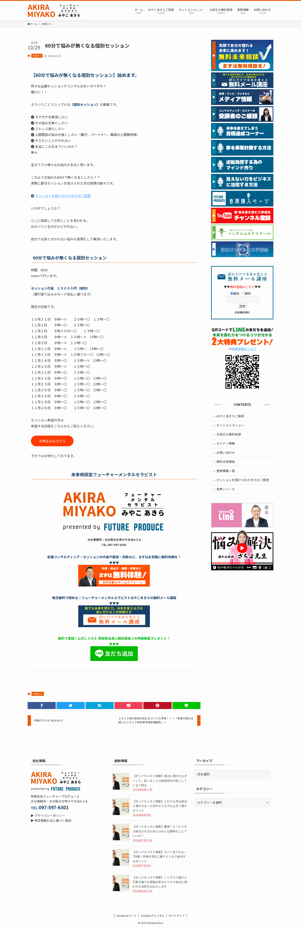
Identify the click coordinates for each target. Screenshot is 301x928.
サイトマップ (176, 916)
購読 (236, 293)
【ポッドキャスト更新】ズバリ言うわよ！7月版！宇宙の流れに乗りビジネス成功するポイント (159, 856)
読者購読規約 (242, 312)
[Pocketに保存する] (128, 705)
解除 (248, 293)
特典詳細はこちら (244, 349)
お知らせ (36, 55)
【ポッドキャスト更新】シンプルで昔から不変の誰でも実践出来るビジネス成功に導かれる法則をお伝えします (159, 882)
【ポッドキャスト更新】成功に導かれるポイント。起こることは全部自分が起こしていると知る (159, 780)
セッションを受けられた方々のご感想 (63, 195)
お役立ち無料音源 (228, 434)
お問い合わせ (225, 452)
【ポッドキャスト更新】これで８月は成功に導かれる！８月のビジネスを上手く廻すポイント (159, 806)
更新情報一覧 (225, 471)
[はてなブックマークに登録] (100, 705)
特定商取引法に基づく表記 (52, 820)
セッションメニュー (230, 425)
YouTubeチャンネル (152, 916)
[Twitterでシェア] (71, 705)
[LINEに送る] (186, 705)
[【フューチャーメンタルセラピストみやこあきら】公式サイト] (54, 10)
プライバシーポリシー (49, 815)
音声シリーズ (225, 489)
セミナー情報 (225, 443)
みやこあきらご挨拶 (230, 416)
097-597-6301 (54, 807)
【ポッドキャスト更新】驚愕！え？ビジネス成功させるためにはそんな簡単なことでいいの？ (159, 831)
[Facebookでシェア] (42, 705)
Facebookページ (127, 916)
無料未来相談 (225, 461)
